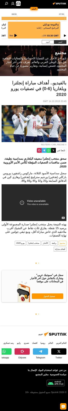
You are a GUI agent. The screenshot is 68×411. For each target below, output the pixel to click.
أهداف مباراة (60, 249)
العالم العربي (61, 343)
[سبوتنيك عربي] (60, 5)
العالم (50, 343)
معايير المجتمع (42, 374)
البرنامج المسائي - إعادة (48, 28)
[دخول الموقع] (13, 3)
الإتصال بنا (32, 370)
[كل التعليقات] (63, 406)
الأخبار (45, 243)
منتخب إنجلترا (33, 243)
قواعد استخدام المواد (48, 370)
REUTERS (45, 145)
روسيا (42, 343)
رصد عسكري (8, 343)
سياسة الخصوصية (58, 374)
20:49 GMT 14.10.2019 (54, 101)
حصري (26, 343)
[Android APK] (55, 383)
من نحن (62, 370)
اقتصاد (34, 343)
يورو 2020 (20, 243)
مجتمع (62, 243)
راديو (19, 343)
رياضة (54, 243)
